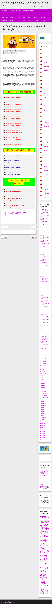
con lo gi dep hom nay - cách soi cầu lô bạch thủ (18, 50)
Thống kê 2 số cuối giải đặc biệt (44, 588)
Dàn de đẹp (46, 562)
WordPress (3, 602)
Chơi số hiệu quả (5, 17)
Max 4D (45, 93)
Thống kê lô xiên (43, 405)
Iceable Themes (13, 602)
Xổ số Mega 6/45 (43, 371)
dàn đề (42, 566)
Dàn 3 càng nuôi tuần (44, 552)
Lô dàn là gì (44, 579)
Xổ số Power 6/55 (43, 373)
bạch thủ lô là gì (43, 532)
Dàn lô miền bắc (44, 564)
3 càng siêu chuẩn (44, 520)
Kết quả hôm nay (35, 17)
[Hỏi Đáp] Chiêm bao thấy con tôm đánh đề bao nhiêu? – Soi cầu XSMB (15, 212)
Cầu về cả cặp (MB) (46, 122)
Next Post (34, 237)
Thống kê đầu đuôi (46, 131)
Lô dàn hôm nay (44, 577)
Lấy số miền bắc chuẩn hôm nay (28, 10)
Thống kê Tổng (42, 415)
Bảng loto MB (42, 423)
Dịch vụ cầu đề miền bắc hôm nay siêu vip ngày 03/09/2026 (44, 477)
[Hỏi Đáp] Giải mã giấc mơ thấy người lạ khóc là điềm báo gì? (13, 214)
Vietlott (3, 20)
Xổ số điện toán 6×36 (43, 383)
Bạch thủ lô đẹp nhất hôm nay (44, 537)
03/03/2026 (6, 50)
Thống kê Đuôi (46, 150)
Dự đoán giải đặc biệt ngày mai (44, 570)
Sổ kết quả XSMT (46, 74)
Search (42, 38)
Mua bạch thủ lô (43, 581)
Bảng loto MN (42, 425)
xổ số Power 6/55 (46, 85)
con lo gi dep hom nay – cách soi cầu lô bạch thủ (25, 3)
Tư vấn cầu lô (13, 17)
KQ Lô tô (30, 20)
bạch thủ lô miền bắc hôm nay (44, 534)
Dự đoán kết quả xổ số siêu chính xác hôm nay (44, 573)
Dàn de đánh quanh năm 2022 (44, 561)
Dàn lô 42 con (43, 563)
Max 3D (45, 89)
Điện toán (11, 20)
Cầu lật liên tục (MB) (43, 393)
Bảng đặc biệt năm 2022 (44, 542)
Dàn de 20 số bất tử (44, 554)
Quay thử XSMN (46, 185)
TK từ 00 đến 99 (46, 166)
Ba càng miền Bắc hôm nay (44, 525)
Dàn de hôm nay (43, 557)
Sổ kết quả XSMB (46, 66)
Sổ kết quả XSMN (46, 70)
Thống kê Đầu (46, 146)
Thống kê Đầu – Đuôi (43, 413)
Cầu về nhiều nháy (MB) (44, 397)
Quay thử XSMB (42, 431)
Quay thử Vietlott (46, 193)
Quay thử (37, 20)
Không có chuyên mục (44, 576)
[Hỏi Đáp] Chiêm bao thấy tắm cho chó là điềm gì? (11, 213)
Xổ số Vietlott (42, 369)
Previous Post (4, 237)
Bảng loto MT (42, 427)
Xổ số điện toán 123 (43, 385)
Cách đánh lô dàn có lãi (44, 548)
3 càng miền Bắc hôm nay (44, 519)
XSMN (24, 17)
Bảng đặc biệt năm (44, 540)
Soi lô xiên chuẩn (44, 586)
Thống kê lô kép (46, 142)
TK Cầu (18, 20)
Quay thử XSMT (46, 189)
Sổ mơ (45, 197)
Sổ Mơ (44, 20)
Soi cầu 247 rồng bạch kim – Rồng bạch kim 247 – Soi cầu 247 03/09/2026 (44, 487)
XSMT (29, 17)
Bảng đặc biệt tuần (44, 544)
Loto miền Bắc (46, 170)
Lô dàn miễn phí (44, 580)
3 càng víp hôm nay (43, 523)
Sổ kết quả (43, 17)
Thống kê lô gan (42, 403)
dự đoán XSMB (43, 574)
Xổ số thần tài (46, 110)
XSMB (20, 17)
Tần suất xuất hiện (46, 162)
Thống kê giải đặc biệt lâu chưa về (44, 593)
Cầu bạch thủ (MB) (46, 114)
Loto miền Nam (46, 174)
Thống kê (45, 97)
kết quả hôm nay (46, 62)
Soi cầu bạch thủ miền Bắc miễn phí (44, 584)
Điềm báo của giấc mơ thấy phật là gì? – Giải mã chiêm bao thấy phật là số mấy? (16, 215)
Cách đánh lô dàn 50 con (44, 546)
